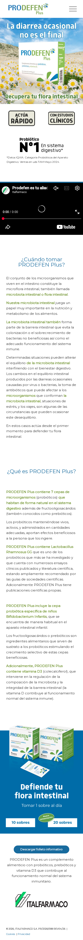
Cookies (10, 934)
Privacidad (24, 934)
